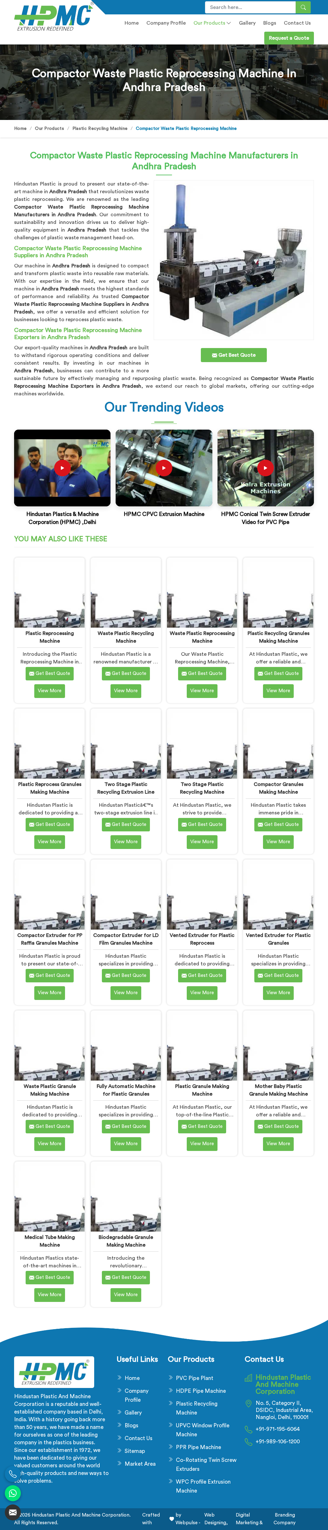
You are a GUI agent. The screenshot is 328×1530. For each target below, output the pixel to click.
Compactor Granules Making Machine (278, 788)
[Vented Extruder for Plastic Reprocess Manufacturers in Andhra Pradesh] (202, 895)
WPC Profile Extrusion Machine (203, 1486)
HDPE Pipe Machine (201, 1391)
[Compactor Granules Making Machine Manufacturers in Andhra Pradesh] (278, 744)
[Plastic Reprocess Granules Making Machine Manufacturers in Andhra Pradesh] (49, 744)
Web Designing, (216, 1519)
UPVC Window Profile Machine (202, 1430)
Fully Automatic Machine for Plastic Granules (126, 1090)
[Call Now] (13, 1474)
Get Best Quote (52, 673)
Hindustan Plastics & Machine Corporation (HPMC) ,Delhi (62, 518)
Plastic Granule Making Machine (202, 1090)
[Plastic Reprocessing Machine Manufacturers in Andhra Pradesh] (49, 593)
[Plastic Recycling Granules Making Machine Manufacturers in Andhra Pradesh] (278, 593)
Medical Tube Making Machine (50, 1241)
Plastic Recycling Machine (100, 128)
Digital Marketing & (249, 1519)
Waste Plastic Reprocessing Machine (202, 637)
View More (50, 690)
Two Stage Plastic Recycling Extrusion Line (125, 788)
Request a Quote (289, 38)
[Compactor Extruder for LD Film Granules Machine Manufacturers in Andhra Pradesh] (126, 895)
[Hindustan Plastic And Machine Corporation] (48, 16)
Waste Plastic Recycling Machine (126, 637)
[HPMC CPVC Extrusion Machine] (164, 468)
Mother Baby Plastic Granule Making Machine (278, 1090)
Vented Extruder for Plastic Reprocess (202, 939)
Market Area (140, 1464)
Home (132, 23)
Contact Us (297, 23)
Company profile (166, 23)
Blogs (269, 23)
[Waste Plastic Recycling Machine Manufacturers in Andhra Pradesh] (126, 593)
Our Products (209, 23)
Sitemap (135, 1451)
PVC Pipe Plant (194, 1378)
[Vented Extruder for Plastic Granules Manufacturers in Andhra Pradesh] (278, 895)
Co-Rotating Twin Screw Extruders (206, 1464)
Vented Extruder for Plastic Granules (278, 939)
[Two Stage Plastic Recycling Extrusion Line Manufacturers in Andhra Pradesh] (126, 744)
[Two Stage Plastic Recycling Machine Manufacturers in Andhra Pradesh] (202, 744)
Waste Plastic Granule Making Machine (50, 1090)
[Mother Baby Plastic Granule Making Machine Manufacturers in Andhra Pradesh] (278, 1046)
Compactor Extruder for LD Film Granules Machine (126, 939)
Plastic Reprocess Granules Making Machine (49, 788)
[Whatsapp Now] (13, 1493)
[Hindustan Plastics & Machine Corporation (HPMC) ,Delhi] (62, 468)
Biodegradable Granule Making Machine (126, 1241)
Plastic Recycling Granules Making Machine (278, 637)
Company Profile (137, 1395)
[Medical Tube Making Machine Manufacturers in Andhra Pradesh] (49, 1196)
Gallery (247, 23)
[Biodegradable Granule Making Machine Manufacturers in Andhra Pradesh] (126, 1196)
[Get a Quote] (13, 1512)
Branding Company (285, 1519)
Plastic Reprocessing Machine (50, 637)
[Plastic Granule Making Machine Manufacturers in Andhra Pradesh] (202, 1046)
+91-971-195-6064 (278, 1429)
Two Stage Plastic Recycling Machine (202, 788)
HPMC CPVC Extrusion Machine (164, 514)
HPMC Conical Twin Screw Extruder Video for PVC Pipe (265, 518)
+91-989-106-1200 (278, 1441)
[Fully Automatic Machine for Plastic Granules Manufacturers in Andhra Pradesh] (126, 1046)
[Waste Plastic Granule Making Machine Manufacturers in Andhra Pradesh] (49, 1046)
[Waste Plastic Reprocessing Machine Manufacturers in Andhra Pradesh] (202, 593)
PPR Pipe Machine (198, 1447)
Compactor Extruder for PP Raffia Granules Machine (49, 939)
